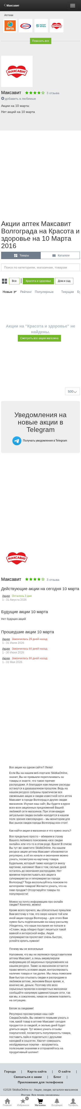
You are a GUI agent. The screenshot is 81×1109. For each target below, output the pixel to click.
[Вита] (10, 25)
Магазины (40, 1105)
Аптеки (8, 15)
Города (10, 1071)
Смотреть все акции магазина (39, 338)
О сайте (64, 1071)
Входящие (57, 1105)
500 (70, 391)
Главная (7, 1105)
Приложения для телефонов (40, 1082)
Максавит (13, 5)
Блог (57, 1077)
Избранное (23, 1102)
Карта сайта (37, 1071)
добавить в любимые (20, 98)
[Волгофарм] (25, 25)
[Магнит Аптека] (41, 25)
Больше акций (41, 373)
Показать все (40, 40)
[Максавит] (56, 25)
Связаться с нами (28, 1077)
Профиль (73, 1105)
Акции (6, 596)
